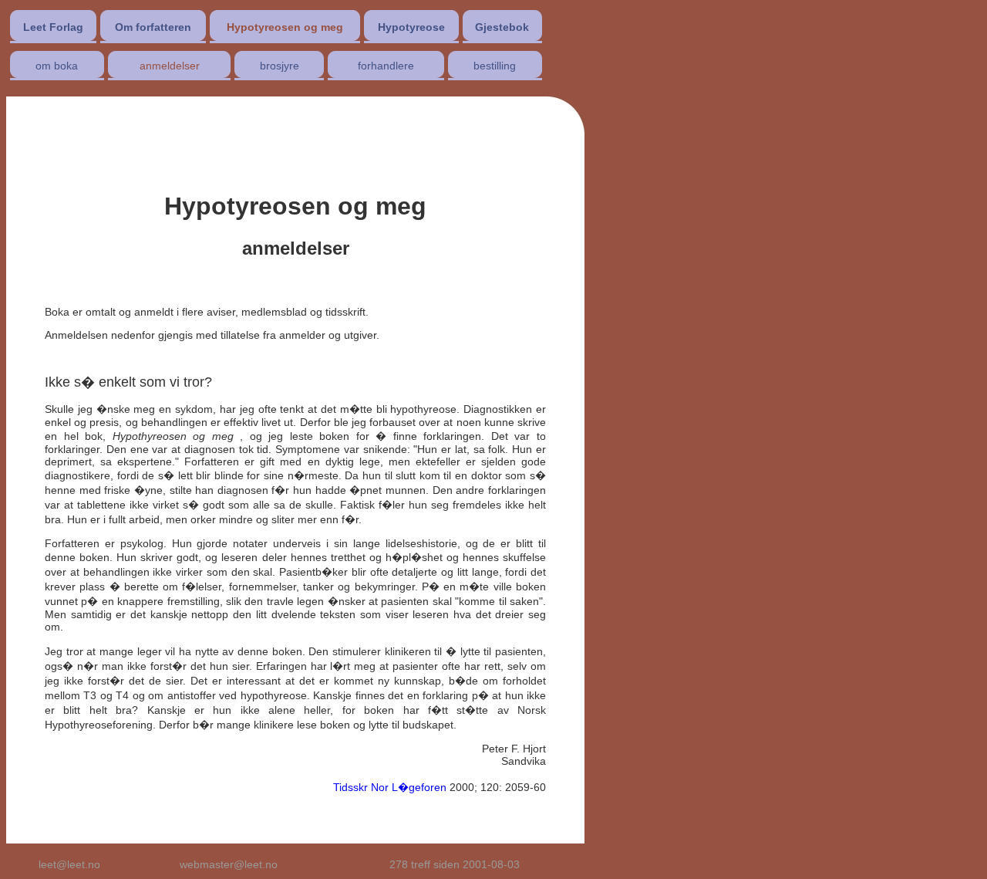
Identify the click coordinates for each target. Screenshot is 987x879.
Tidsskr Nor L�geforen (389, 787)
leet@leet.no (69, 864)
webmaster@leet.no (229, 864)
